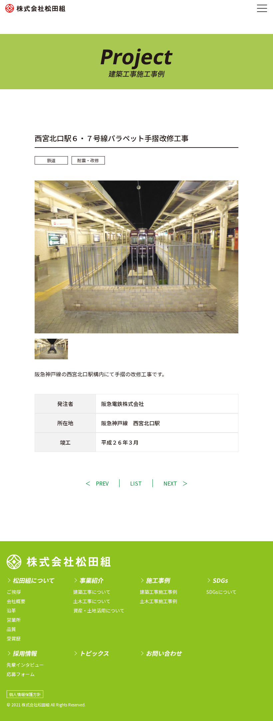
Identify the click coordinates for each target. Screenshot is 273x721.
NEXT (170, 483)
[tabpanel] (136, 256)
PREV (102, 483)
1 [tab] (51, 349)
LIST (136, 483)
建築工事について (92, 591)
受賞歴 (14, 638)
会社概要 (16, 601)
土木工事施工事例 (158, 601)
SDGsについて (221, 591)
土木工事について (92, 601)
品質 (11, 629)
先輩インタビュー (25, 664)
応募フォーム (21, 674)
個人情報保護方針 (25, 694)
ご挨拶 (14, 591)
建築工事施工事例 (158, 591)
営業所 (14, 619)
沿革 (11, 610)
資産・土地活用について (99, 610)
